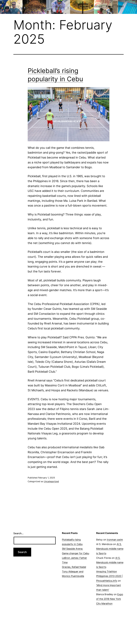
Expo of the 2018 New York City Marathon (109, 599)
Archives (96, 6)
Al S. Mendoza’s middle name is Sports (109, 549)
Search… (18, 533)
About (109, 6)
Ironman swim (115, 539)
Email (120, 6)
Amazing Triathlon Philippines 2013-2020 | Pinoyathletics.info (109, 576)
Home (84, 6)
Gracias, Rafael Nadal (74, 567)
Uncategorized (51, 481)
